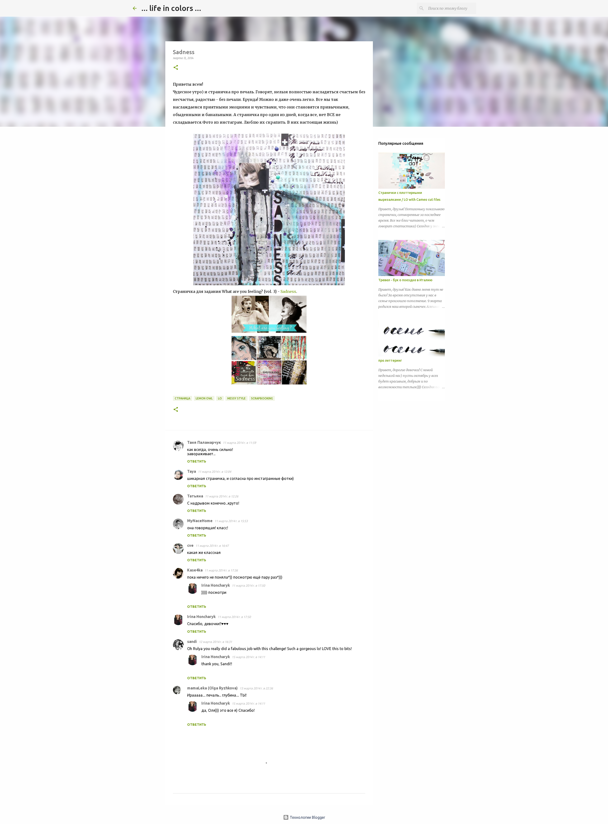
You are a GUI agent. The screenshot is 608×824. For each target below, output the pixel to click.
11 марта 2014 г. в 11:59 (239, 442)
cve (190, 545)
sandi (192, 641)
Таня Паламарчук (204, 442)
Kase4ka (195, 570)
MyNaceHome (200, 521)
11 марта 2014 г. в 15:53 (231, 521)
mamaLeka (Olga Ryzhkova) (212, 688)
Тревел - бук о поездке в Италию (405, 280)
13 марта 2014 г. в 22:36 (256, 688)
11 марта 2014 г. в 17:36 (221, 570)
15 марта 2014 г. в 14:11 (248, 657)
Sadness (288, 291)
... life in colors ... (171, 8)
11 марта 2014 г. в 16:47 (212, 545)
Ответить (196, 461)
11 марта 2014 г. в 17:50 (248, 585)
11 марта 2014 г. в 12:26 (221, 496)
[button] (176, 68)
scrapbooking (262, 398)
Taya (191, 471)
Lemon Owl (204, 398)
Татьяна (195, 496)
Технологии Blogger (307, 817)
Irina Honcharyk (215, 585)
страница (182, 398)
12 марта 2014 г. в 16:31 (215, 641)
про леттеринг (390, 360)
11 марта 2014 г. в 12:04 (214, 471)
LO (220, 398)
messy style (236, 398)
